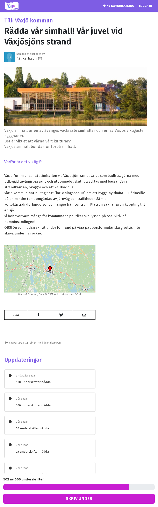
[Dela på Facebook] (38, 315)
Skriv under (79, 498)
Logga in (145, 6)
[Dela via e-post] (84, 315)
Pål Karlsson (27, 58)
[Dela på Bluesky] (61, 315)
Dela (16, 314)
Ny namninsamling (120, 6)
